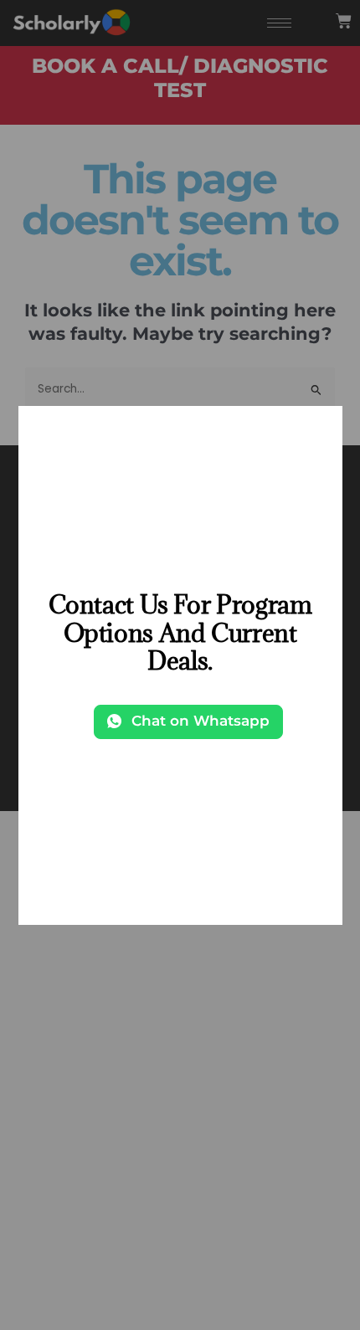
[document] (180, 665)
